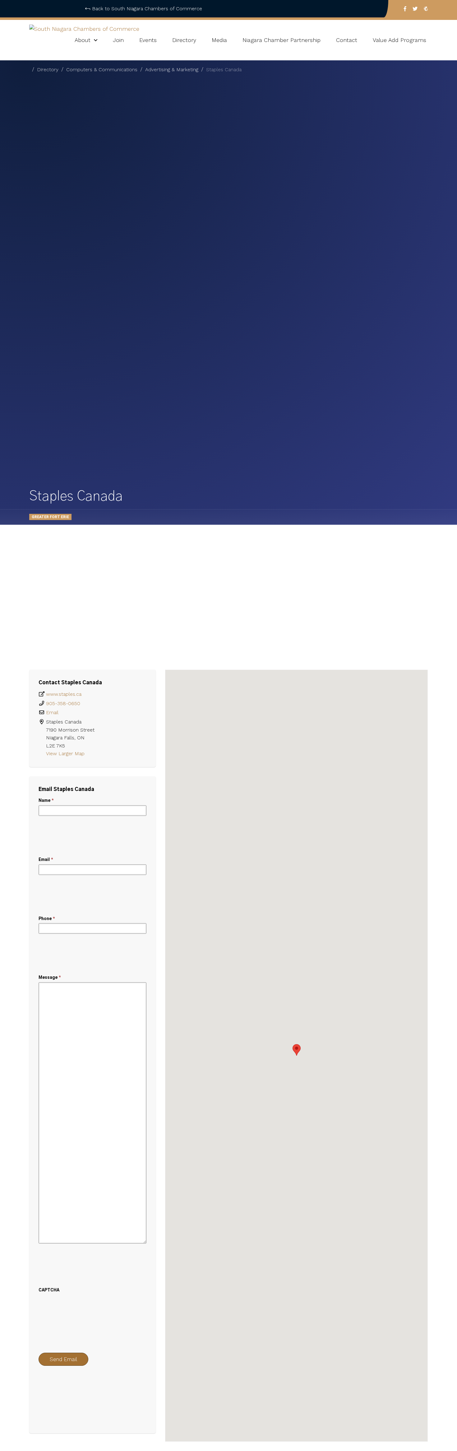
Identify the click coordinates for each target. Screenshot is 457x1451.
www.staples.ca (63, 694)
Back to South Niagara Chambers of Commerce (147, 9)
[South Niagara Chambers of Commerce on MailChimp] (426, 8)
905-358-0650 (63, 703)
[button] (297, 1050)
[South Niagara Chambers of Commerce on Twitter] (415, 8)
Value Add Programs (399, 40)
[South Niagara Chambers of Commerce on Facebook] (405, 8)
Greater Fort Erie (50, 517)
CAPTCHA (49, 1289)
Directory (184, 40)
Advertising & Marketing (171, 69)
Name (46, 800)
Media (219, 40)
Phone (47, 918)
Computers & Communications (101, 69)
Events (148, 40)
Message (50, 977)
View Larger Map (66, 753)
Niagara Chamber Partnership (281, 40)
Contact (346, 40)
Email (52, 712)
